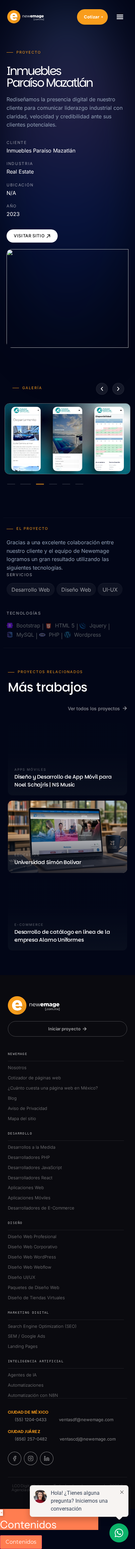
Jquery (97, 625)
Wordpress (87, 634)
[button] (119, 17)
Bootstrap (28, 625)
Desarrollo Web (30, 589)
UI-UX (110, 589)
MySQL (25, 634)
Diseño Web (76, 589)
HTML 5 (65, 625)
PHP (54, 634)
